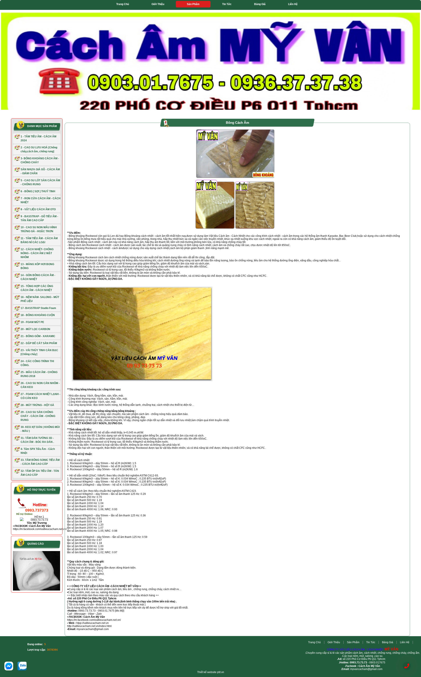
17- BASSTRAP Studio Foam (38, 308)
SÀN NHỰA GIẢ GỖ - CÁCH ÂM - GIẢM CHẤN (40, 171)
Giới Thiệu (158, 4)
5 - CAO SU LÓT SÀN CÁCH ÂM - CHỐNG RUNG (40, 182)
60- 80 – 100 (85, 573)
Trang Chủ (122, 4)
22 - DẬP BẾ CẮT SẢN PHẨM (39, 343)
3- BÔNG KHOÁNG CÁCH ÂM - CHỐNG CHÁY (40, 160)
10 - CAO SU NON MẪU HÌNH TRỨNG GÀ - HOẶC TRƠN (39, 229)
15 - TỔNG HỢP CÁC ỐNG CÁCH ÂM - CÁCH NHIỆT (37, 288)
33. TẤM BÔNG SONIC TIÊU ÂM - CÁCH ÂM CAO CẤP (40, 461)
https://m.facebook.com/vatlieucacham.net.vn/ (40, 529)
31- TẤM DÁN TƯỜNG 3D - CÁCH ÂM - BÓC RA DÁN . (37, 440)
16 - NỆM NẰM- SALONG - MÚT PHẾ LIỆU (40, 299)
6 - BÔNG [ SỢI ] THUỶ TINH (38, 191)
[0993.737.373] (406, 666)
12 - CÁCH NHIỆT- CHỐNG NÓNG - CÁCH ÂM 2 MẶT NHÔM (37, 253)
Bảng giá (260, 4)
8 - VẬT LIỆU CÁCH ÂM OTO (38, 209)
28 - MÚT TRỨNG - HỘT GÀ (37, 405)
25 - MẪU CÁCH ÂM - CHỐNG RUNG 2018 (39, 374)
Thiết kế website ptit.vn (210, 672)
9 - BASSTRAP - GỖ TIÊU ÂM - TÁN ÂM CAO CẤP (39, 218)
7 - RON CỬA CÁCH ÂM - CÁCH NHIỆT (41, 200)
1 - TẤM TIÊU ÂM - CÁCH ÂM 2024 (38, 138)
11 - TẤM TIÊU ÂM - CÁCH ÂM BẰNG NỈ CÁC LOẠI (39, 240)
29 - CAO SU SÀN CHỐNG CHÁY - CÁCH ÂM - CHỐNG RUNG (38, 416)
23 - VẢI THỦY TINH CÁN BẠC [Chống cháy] (39, 352)
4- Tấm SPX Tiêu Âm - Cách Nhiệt (38, 450)
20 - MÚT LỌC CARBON (35, 329)
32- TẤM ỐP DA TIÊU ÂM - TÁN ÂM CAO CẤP (40, 472)
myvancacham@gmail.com (366, 669)
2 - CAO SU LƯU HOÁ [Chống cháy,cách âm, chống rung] (39, 149)
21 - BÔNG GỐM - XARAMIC (38, 336)
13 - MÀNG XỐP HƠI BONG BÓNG (37, 266)
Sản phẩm (193, 4)
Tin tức (227, 4)
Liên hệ (293, 4)
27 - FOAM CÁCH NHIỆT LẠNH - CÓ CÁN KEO (40, 396)
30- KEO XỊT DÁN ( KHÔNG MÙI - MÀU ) (40, 429)
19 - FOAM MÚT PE (32, 322)
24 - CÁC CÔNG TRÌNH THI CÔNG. (37, 363)
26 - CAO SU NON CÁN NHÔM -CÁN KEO (40, 385)
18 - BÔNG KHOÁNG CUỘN (38, 315)
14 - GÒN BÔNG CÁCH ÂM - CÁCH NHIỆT (38, 277)
